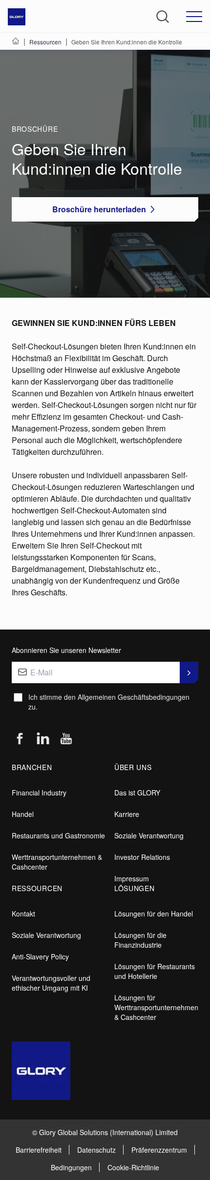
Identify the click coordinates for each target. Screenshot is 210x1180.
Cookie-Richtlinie (133, 1167)
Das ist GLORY (137, 792)
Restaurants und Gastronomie (58, 835)
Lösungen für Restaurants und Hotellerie (154, 971)
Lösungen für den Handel (153, 913)
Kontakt (23, 913)
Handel (23, 814)
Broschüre (35, 129)
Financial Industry (39, 792)
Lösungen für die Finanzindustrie (140, 940)
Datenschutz (96, 1150)
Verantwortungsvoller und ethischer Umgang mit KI (51, 983)
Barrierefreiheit (39, 1150)
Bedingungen (71, 1167)
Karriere (126, 814)
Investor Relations (142, 857)
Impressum (131, 878)
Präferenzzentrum (159, 1150)
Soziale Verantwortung (149, 835)
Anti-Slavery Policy (40, 956)
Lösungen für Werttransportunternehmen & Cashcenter (156, 1007)
